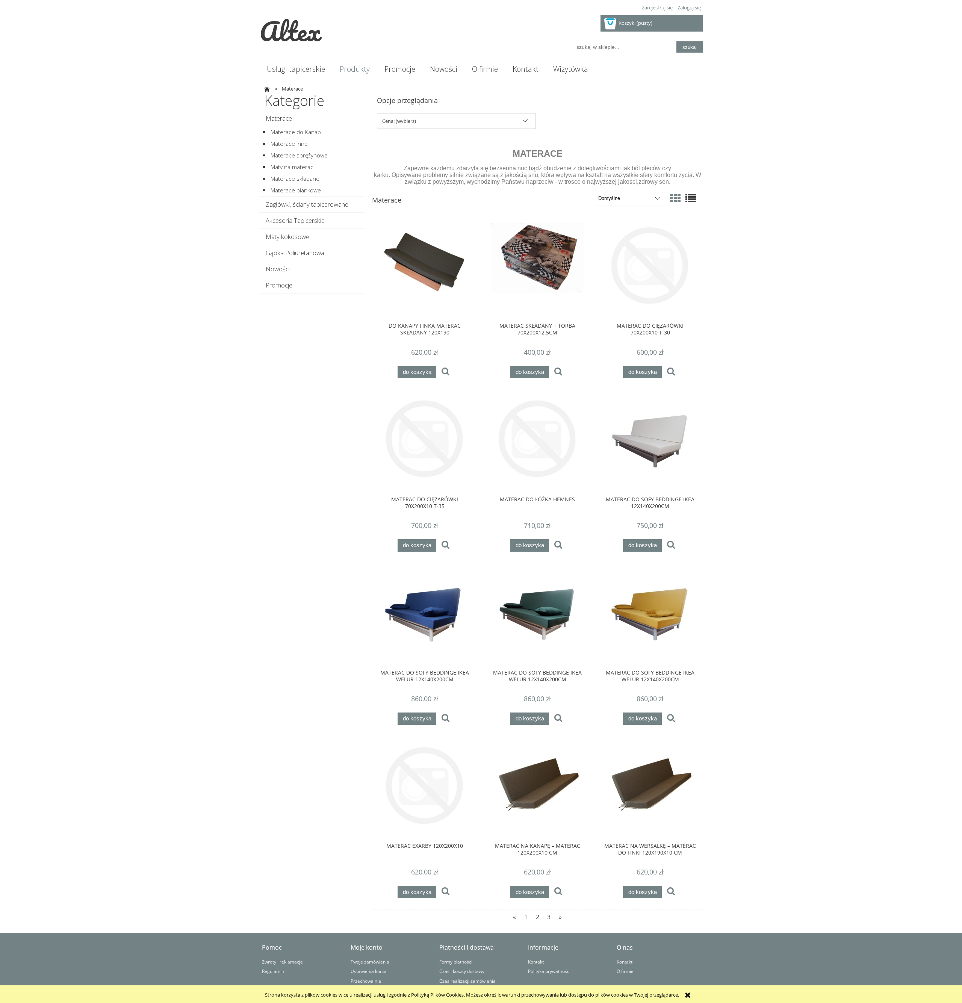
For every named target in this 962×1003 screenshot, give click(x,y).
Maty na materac (292, 167)
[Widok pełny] (690, 198)
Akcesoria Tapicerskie (295, 220)
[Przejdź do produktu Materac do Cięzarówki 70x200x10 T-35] (424, 443)
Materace (279, 118)
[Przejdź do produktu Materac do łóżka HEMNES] (537, 443)
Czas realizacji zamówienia (467, 981)
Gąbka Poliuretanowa (295, 252)
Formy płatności (455, 962)
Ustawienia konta (369, 971)
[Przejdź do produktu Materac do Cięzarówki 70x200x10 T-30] (650, 270)
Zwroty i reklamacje (282, 962)
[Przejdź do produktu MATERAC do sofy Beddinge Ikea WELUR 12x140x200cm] (424, 617)
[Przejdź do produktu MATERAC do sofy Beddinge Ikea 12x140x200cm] (650, 443)
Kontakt (536, 962)
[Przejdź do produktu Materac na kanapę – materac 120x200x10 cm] (537, 790)
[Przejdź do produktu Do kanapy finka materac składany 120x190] (424, 270)
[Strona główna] (265, 88)
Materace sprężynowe (299, 155)
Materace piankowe (296, 190)
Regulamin (273, 971)
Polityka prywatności (549, 971)
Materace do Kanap (296, 132)
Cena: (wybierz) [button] (399, 121)
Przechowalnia (366, 981)
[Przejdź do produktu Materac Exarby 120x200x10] (424, 790)
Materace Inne (289, 144)
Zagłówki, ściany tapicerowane (307, 204)
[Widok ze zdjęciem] (675, 198)
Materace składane (295, 179)
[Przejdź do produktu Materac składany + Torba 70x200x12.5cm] (537, 270)
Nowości (278, 269)
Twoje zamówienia (370, 962)
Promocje (279, 285)
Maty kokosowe (287, 236)
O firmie (625, 971)
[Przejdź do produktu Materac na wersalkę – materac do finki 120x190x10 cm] (650, 790)
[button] (445, 372)
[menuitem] (295, 69)
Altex (290, 30)
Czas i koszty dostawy (461, 971)
